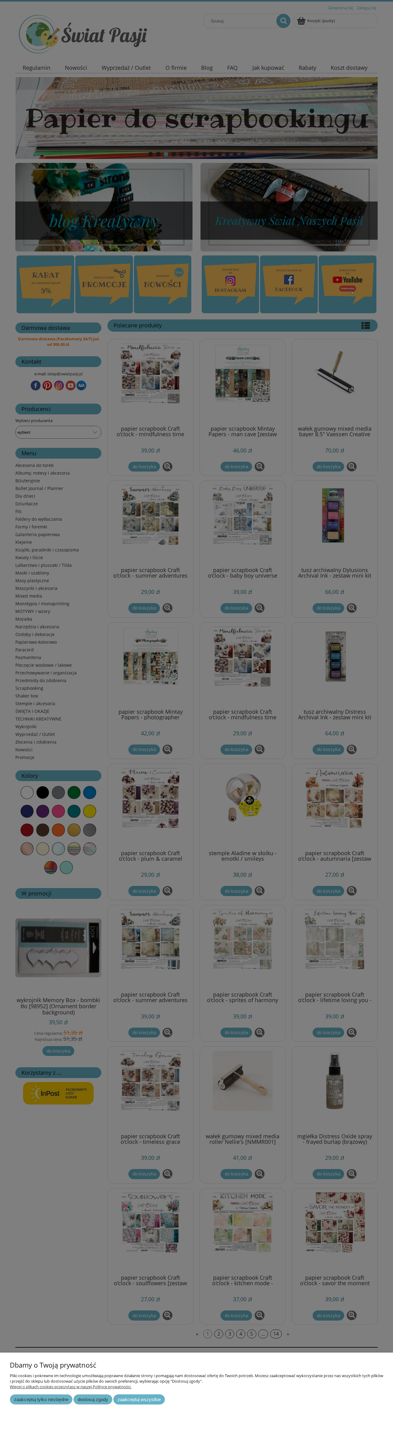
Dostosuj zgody (93, 1399)
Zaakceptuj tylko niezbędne (41, 1399)
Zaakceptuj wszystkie (139, 1399)
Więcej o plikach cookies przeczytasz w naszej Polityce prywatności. (70, 1386)
